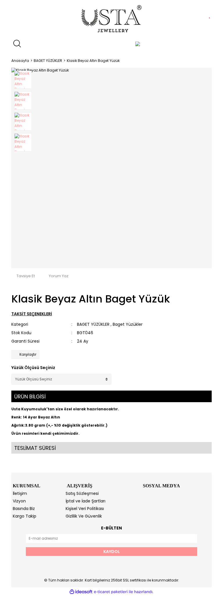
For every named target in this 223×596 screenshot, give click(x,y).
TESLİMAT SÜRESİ (35, 448)
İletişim (20, 493)
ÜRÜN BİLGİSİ (30, 396)
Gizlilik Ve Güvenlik (84, 516)
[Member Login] (137, 43)
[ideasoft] (81, 592)
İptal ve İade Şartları (85, 501)
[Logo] (111, 18)
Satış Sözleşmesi (82, 493)
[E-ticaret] (111, 591)
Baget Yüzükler (128, 324)
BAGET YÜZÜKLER (93, 324)
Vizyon (19, 501)
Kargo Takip (24, 516)
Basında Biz (24, 508)
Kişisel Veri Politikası (85, 508)
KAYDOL (111, 551)
